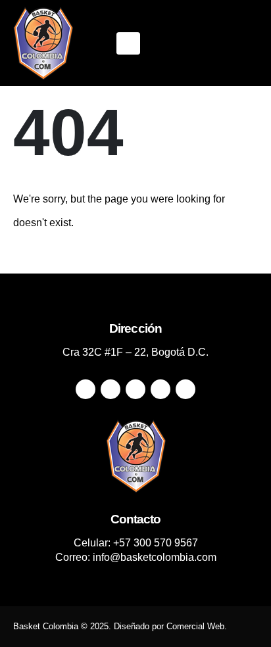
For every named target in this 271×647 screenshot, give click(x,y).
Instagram (160, 389)
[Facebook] (158, 43)
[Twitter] (181, 43)
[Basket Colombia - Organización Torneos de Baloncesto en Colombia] (43, 43)
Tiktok (185, 389)
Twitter (110, 389)
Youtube (135, 389)
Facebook (85, 389)
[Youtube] (203, 43)
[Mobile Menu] (128, 43)
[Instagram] (225, 43)
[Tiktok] (248, 43)
